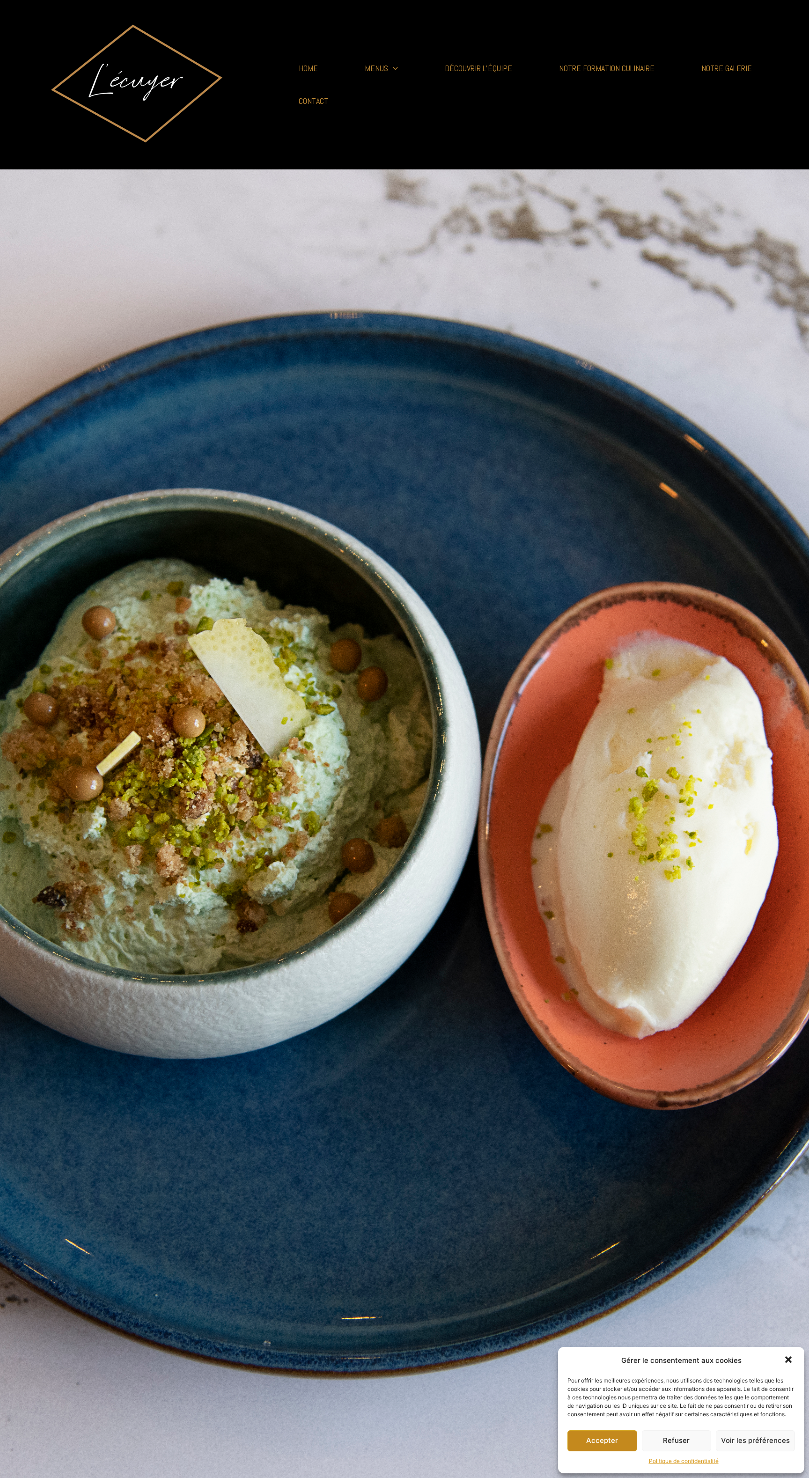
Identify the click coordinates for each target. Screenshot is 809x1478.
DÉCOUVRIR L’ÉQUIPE (478, 68)
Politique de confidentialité (684, 1460)
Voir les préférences (755, 1440)
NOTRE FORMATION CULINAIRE (607, 68)
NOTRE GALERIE (726, 68)
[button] (789, 1360)
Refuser (676, 1440)
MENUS (376, 68)
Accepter (602, 1440)
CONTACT (313, 100)
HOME (308, 68)
